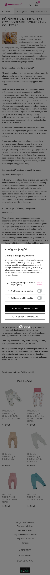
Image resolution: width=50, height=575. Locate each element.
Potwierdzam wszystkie (25, 308)
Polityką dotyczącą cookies (29, 262)
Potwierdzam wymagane (25, 316)
